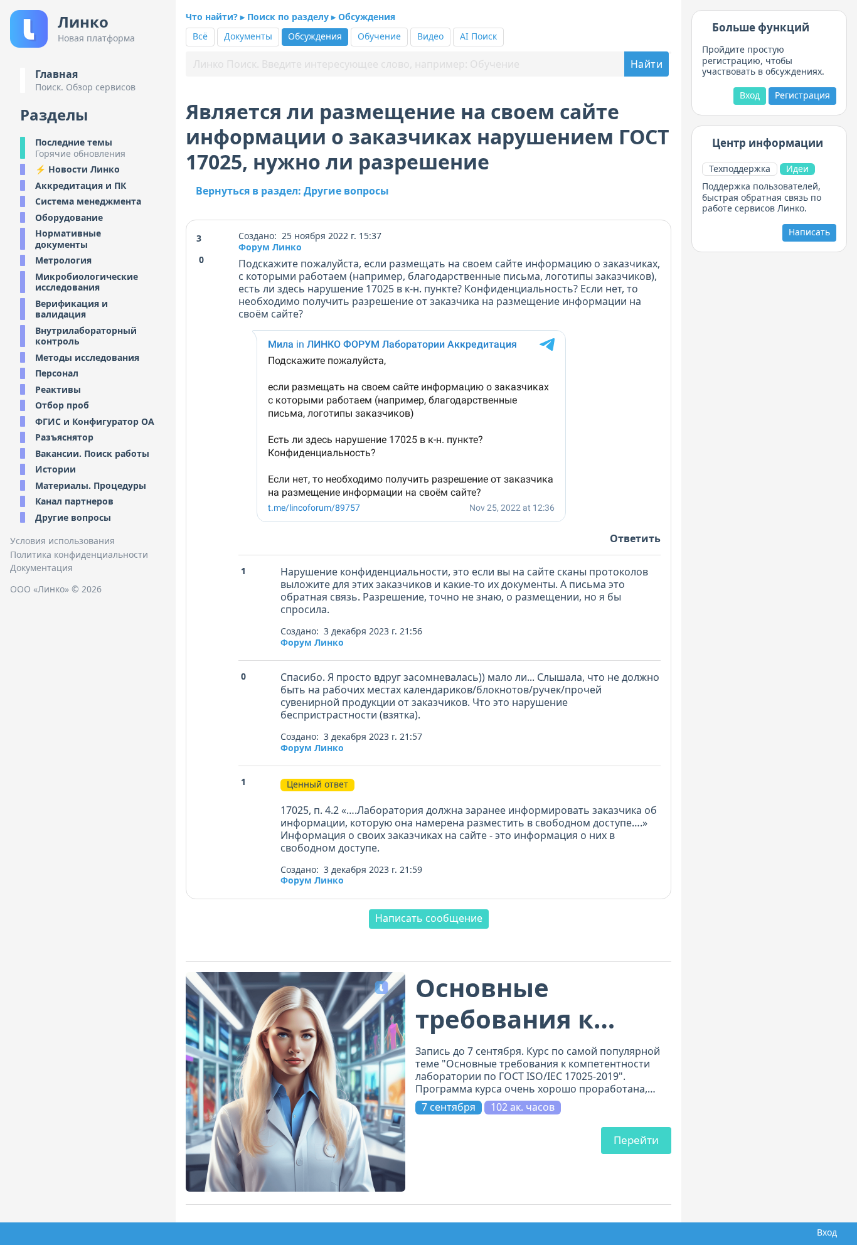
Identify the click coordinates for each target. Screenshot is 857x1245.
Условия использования (62, 541)
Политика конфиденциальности (79, 554)
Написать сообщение (428, 918)
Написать (809, 232)
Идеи (797, 168)
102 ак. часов (523, 1107)
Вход (750, 95)
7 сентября (449, 1107)
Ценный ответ (317, 784)
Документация (41, 568)
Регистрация (802, 95)
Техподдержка (739, 168)
